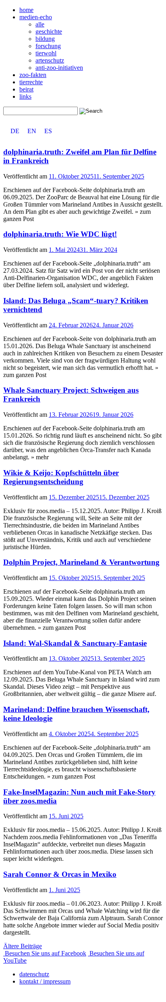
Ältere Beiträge (22, 946)
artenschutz (49, 60)
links (25, 96)
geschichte (48, 31)
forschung (48, 46)
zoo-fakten (32, 74)
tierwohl (45, 53)
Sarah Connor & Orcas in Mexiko (59, 874)
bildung (45, 38)
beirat (26, 89)
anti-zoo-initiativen (59, 67)
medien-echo (35, 17)
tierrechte (31, 82)
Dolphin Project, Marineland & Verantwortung (81, 562)
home (26, 9)
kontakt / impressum (45, 981)
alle (39, 24)
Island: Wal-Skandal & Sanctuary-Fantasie (75, 643)
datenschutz (34, 974)
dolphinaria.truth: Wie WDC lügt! (60, 234)
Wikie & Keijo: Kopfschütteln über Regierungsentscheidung (61, 477)
